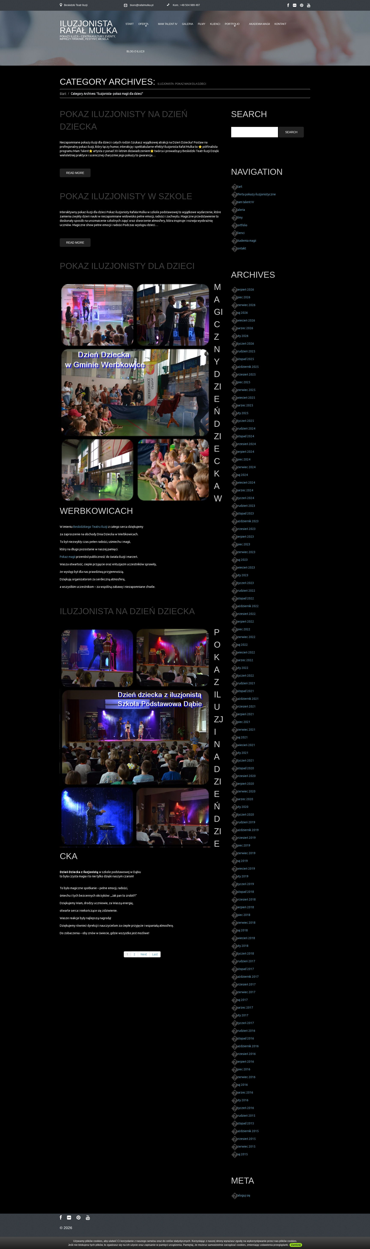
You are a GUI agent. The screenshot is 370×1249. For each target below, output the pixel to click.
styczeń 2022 (245, 675)
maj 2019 (242, 861)
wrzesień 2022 (246, 613)
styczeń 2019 (245, 884)
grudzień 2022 (245, 590)
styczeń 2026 (245, 343)
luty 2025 (242, 413)
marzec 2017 (244, 1007)
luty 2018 (242, 945)
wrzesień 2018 (246, 899)
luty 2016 (242, 1100)
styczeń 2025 (245, 420)
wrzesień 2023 (246, 529)
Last (155, 954)
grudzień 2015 (245, 1115)
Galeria (187, 24)
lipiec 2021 (243, 722)
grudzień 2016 (245, 1030)
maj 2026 (242, 312)
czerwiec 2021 (245, 729)
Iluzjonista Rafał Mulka (88, 27)
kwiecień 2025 (245, 397)
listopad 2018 (245, 891)
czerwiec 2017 (245, 992)
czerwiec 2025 (245, 390)
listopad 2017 (245, 969)
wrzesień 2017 (246, 984)
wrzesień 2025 (246, 374)
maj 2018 (242, 930)
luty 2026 (242, 336)
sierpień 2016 (245, 1061)
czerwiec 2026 (245, 305)
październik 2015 (247, 1131)
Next (144, 954)
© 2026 (66, 1228)
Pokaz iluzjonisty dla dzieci (127, 266)
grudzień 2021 (245, 683)
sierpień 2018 (245, 907)
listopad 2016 (245, 1038)
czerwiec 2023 (245, 552)
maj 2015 (242, 1154)
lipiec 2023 (243, 544)
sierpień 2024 (245, 451)
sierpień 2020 (245, 783)
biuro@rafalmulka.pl (142, 5)
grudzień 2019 (245, 822)
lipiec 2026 (243, 297)
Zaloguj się (243, 1195)
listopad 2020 (245, 768)
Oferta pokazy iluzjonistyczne (256, 194)
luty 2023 (242, 575)
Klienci (215, 24)
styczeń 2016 (245, 1108)
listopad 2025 (245, 359)
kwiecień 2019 (245, 868)
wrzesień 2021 (246, 706)
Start (129, 24)
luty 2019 (242, 876)
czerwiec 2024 (245, 467)
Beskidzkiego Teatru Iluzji (90, 526)
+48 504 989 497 (190, 5)
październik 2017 (247, 976)
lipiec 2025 (243, 382)
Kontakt (280, 24)
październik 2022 (247, 606)
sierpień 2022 (245, 621)
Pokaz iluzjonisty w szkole (126, 196)
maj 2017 (242, 1000)
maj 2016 (242, 1084)
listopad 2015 (245, 1123)
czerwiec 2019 (245, 853)
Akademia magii (246, 240)
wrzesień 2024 (246, 444)
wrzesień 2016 (246, 1054)
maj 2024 (242, 475)
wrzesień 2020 (246, 776)
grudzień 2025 (245, 351)
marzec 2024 (244, 490)
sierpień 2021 (245, 714)
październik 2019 (247, 830)
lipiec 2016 (243, 1069)
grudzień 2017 (245, 961)
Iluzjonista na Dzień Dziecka (127, 611)
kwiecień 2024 (245, 482)
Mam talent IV (167, 24)
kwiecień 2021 (245, 745)
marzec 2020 (244, 799)
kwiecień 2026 (245, 320)
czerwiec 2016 (245, 1077)
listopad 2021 (245, 691)
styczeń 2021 (245, 760)
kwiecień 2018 (245, 938)
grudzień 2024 (245, 428)
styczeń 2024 (245, 498)
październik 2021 (247, 698)
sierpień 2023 (245, 536)
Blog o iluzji (135, 51)
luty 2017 (242, 1015)
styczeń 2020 (245, 814)
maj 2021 (242, 737)
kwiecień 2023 (245, 567)
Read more (75, 173)
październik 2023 (247, 521)
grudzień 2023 (245, 505)
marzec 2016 (244, 1092)
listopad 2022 (245, 598)
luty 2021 (242, 752)
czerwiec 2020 (245, 791)
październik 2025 (247, 366)
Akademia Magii (259, 24)
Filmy (201, 24)
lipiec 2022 (243, 629)
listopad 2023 (245, 513)
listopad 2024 (245, 436)
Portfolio (231, 26)
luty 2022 (242, 668)
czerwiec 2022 (245, 637)
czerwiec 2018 (245, 922)
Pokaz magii (68, 556)
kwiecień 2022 (245, 652)
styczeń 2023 (245, 583)
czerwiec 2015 (245, 1146)
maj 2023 (242, 559)
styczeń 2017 (245, 1023)
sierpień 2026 (245, 289)
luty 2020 (242, 807)
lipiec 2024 (243, 459)
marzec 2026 (244, 328)
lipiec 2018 (243, 915)
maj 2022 (242, 644)
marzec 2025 (244, 405)
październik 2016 (247, 1046)
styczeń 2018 (245, 953)
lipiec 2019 (243, 845)
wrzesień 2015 (246, 1138)
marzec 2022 (244, 660)
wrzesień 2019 (246, 837)
